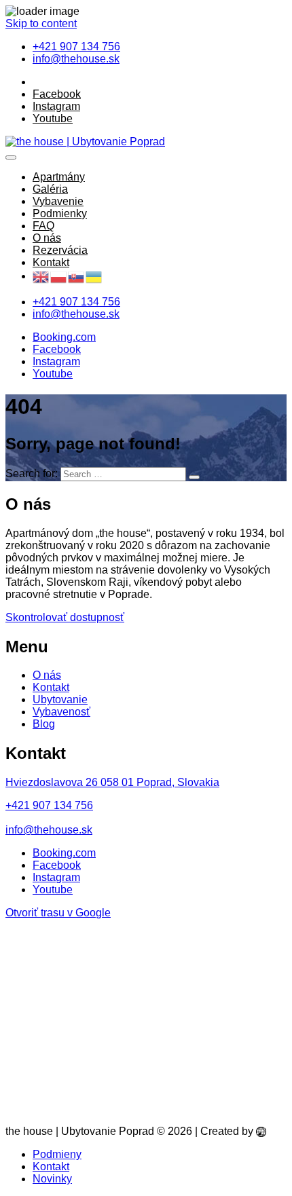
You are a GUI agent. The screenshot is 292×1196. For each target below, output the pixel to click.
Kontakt (51, 262)
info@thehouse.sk (48, 830)
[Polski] (59, 277)
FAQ (43, 225)
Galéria (50, 189)
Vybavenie (58, 201)
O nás (47, 238)
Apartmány (59, 177)
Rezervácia (60, 250)
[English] (41, 277)
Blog (44, 724)
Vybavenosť (61, 711)
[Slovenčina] (77, 277)
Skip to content (41, 23)
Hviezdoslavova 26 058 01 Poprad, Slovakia (112, 782)
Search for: (31, 473)
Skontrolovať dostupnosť (64, 617)
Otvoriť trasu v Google (58, 912)
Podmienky (60, 213)
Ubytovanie (60, 699)
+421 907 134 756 (49, 805)
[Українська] (94, 277)
